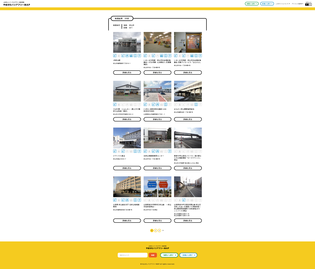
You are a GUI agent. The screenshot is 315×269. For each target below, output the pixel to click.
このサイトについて (282, 4)
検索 (152, 255)
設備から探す (266, 4)
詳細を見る (127, 73)
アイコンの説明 (297, 4)
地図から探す (251, 4)
